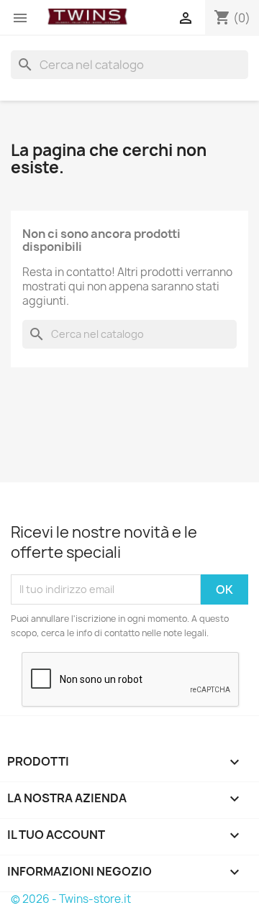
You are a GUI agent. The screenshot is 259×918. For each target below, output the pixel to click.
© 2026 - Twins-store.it (71, 898)
